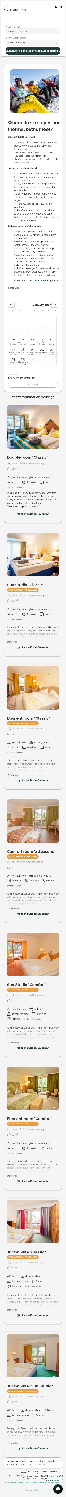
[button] (11, 305)
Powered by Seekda (33, 1490)
